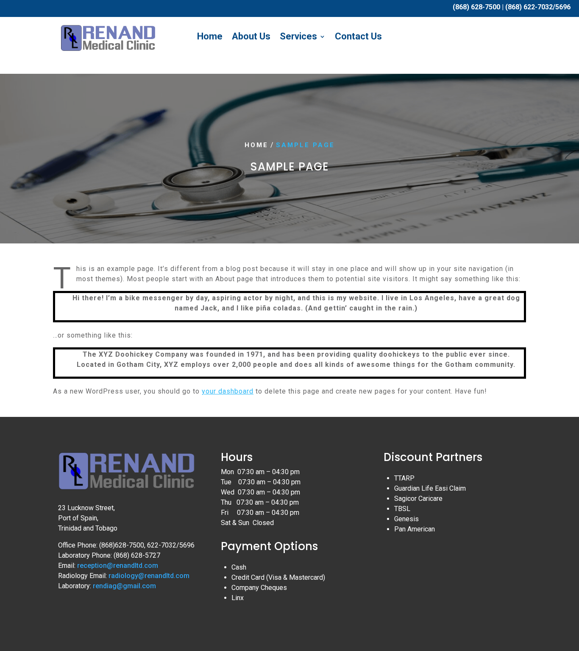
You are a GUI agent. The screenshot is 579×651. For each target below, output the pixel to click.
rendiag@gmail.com (124, 586)
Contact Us (358, 37)
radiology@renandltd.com (149, 576)
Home (210, 37)
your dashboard (227, 391)
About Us (251, 37)
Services (298, 37)
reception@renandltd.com (117, 566)
